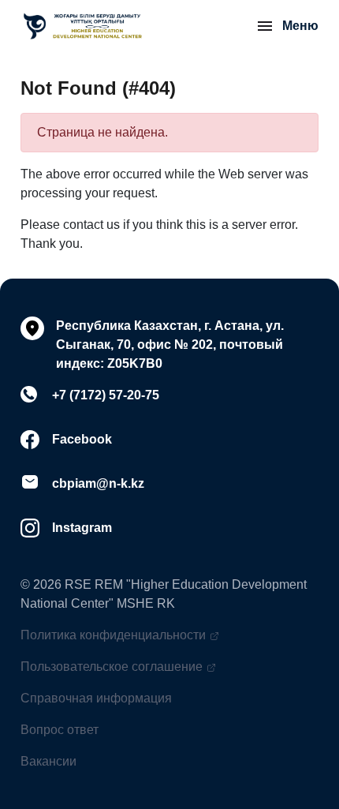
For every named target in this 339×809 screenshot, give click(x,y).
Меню (300, 25)
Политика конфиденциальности (113, 635)
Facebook (82, 439)
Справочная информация (96, 698)
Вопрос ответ (59, 729)
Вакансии (48, 761)
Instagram (82, 527)
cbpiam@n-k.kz (98, 483)
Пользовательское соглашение (111, 666)
